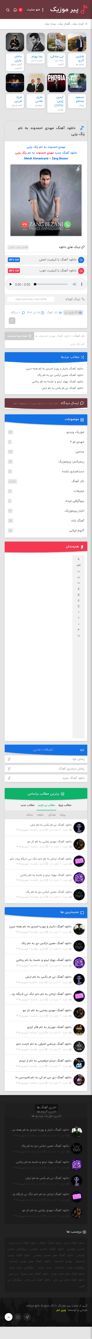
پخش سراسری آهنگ (71, 769)
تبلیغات (78, 491)
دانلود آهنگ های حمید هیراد (68, 1274)
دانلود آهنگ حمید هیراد (34, 1274)
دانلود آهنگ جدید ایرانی (22, 1243)
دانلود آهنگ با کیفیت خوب (43, 271)
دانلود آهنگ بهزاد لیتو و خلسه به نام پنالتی (57, 381)
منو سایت (34, 10)
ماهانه (40, 815)
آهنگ (42, 1243)
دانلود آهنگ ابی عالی (37, 1280)
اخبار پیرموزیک (74, 511)
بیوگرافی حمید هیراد (21, 1267)
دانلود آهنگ (55, 1243)
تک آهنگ (52, 312)
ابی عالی (13, 1274)
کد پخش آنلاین (16, 247)
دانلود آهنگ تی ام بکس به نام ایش (62, 388)
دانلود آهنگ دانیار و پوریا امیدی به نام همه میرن (54, 369)
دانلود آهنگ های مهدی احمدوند (29, 1261)
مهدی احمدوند (63, 1261)
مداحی (79, 452)
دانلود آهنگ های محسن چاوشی (53, 1255)
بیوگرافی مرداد (74, 501)
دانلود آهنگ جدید (73, 778)
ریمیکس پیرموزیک (71, 462)
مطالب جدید (28, 805)
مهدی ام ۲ (77, 442)
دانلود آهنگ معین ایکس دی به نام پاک (60, 375)
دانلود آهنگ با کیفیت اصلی (43, 260)
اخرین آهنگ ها (46, 1107)
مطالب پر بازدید (46, 805)
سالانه (30, 815)
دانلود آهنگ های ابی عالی (69, 1280)
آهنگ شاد (77, 521)
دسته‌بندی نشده (73, 471)
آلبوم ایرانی (76, 530)
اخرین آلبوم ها (46, 1112)
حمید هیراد (45, 1267)
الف (78, 565)
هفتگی (52, 815)
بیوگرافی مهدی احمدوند (70, 1267)
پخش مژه (78, 759)
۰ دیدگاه (16, 312)
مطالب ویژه (64, 805)
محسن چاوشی (76, 1249)
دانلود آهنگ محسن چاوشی (46, 1249)
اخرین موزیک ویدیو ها (46, 1116)
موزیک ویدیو (75, 432)
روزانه (62, 815)
